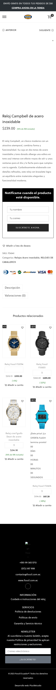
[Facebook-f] (28, 586)
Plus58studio (35, 685)
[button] (16, 246)
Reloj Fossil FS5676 (42, 486)
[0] (49, 17)
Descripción (12, 288)
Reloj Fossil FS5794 (14, 364)
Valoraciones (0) (15, 295)
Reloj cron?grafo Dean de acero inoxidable (14, 436)
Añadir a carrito (15, 385)
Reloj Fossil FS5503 (42, 366)
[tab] (28, 288)
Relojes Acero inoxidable (27, 257)
